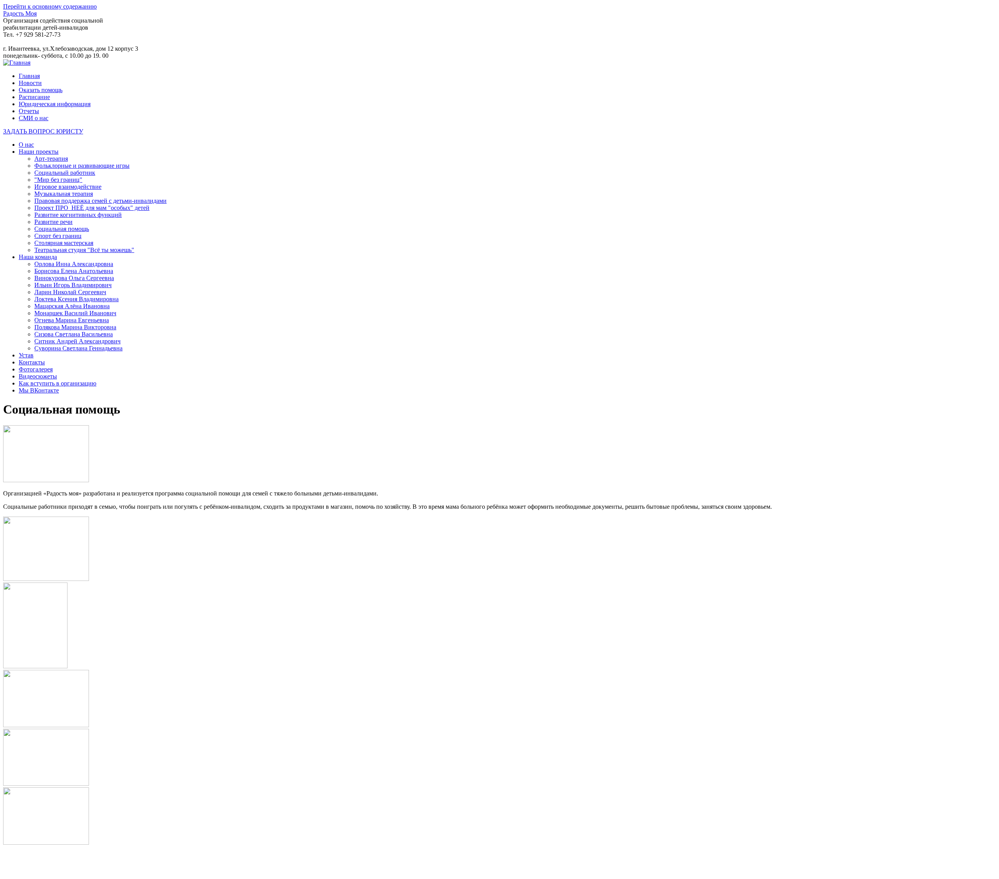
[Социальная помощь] (46, 480)
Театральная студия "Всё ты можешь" (84, 250)
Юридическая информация (55, 104)
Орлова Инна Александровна (73, 264)
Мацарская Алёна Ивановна (72, 306)
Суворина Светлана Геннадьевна (78, 348)
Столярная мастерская (63, 243)
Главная (29, 76)
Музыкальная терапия (63, 193)
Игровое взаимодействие (67, 186)
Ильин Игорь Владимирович (73, 285)
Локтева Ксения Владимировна (76, 299)
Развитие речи (53, 221)
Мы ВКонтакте (39, 390)
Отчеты (29, 111)
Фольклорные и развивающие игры (82, 165)
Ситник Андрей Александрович (77, 341)
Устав (26, 355)
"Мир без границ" (58, 179)
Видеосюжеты (38, 376)
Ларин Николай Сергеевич (70, 292)
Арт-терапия (51, 158)
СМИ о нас (33, 118)
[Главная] (16, 62)
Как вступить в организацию (57, 383)
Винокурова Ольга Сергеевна (74, 278)
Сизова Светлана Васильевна (73, 334)
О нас (26, 144)
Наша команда (38, 257)
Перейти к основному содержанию (50, 6)
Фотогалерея (36, 369)
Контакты (32, 362)
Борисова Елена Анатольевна (73, 271)
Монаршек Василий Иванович (75, 313)
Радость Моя (20, 13)
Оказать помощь (40, 90)
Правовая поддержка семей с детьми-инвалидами (100, 200)
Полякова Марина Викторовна (75, 327)
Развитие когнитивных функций (78, 214)
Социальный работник (64, 172)
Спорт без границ (58, 236)
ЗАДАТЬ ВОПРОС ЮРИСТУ (43, 131)
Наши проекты (39, 151)
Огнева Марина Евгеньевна (71, 320)
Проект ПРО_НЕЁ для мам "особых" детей (91, 207)
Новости (30, 83)
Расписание (34, 97)
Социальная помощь (61, 229)
